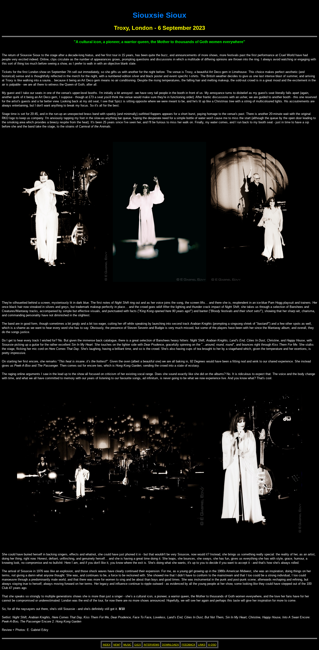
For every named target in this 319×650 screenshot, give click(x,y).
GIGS (137, 644)
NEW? (117, 644)
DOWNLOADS (170, 644)
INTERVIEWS (151, 644)
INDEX (106, 644)
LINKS (201, 644)
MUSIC (127, 644)
